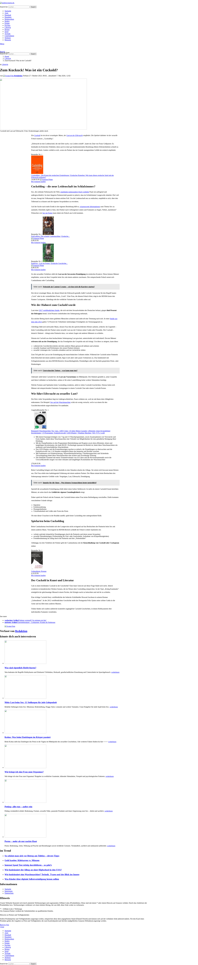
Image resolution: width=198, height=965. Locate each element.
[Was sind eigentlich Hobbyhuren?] (77, 652)
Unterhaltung (9, 36)
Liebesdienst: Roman (38, 571)
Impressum (8, 891)
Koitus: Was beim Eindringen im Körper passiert (28, 737)
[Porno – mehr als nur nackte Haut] (77, 826)
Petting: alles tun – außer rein (18, 806)
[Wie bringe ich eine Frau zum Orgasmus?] (77, 757)
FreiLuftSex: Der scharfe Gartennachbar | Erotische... (50, 236)
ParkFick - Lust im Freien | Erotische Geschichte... (49, 263)
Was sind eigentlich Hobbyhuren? (20, 668)
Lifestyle (8, 27)
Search (33, 7)
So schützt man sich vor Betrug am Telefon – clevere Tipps (32, 856)
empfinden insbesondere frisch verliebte (74, 192)
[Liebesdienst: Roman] (37, 569)
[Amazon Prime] (46, 179)
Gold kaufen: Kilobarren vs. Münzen (22, 860)
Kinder (7, 23)
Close (2, 927)
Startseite (8, 11)
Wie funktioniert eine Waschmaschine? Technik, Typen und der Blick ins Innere (42, 874)
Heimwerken (9, 19)
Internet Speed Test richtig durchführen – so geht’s (28, 865)
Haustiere (8, 17)
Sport (6, 32)
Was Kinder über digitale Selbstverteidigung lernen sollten (32, 879)
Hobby (7, 21)
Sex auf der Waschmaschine (60, 402)
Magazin (8, 40)
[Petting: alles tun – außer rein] (77, 791)
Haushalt (8, 15)
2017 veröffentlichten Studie (49, 310)
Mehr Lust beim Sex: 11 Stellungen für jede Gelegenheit (31, 702)
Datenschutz (9, 893)
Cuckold (37, 135)
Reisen (7, 30)
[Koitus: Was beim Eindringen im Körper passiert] (77, 722)
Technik (7, 34)
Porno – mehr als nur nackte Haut (21, 841)
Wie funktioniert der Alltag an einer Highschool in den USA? (33, 870)
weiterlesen (115, 672)
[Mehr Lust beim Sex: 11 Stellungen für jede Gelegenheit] (77, 687)
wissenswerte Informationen (90, 207)
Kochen (7, 25)
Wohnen (8, 38)
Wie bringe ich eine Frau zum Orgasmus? (24, 772)
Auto (6, 13)
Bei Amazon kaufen (38, 182)
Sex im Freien (47, 213)
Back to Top (4, 925)
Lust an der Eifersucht (75, 135)
